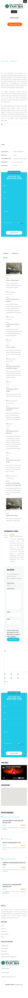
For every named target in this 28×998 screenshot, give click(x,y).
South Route (4, 948)
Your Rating (10, 583)
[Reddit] (8, 144)
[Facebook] (4, 144)
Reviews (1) (15, 253)
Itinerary (5, 253)
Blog (2, 937)
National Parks (5, 954)
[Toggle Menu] (25, 1)
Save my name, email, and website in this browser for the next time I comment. (13, 633)
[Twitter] (5, 144)
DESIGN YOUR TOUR (14, 24)
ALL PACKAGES (4, 934)
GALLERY (5, 257)
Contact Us (4, 931)
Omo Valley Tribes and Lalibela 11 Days (12, 842)
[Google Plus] (7, 144)
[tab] (5, 253)
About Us (3, 928)
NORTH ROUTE (4, 945)
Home (2, 926)
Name (9, 612)
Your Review (11, 588)
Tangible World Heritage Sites (9, 956)
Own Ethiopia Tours (18, 984)
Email (9, 619)
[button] (14, 795)
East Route (4, 951)
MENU (14, 12)
